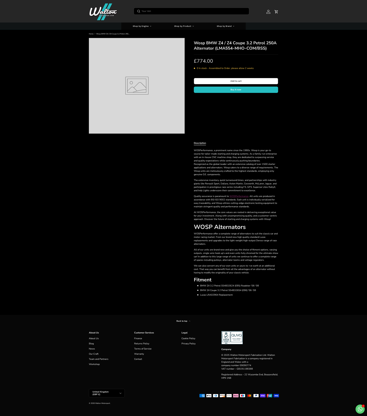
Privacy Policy (188, 343)
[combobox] (191, 11)
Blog (91, 343)
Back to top (182, 321)
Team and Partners (98, 359)
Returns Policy (141, 343)
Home (91, 34)
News (92, 348)
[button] (276, 12)
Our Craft (93, 354)
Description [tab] (200, 143)
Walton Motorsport (102, 403)
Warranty (139, 354)
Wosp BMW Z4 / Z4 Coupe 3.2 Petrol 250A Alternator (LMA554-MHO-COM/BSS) (113, 34)
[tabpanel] (236, 223)
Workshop (94, 364)
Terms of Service (143, 348)
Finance (138, 338)
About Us (94, 338)
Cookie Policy (188, 338)
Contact (138, 359)
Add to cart (236, 81)
